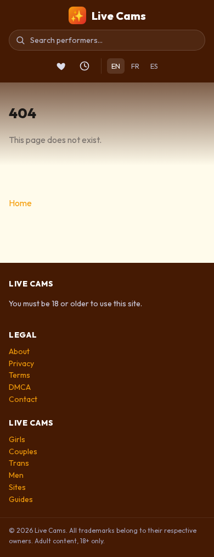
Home (20, 202)
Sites (17, 487)
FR (135, 66)
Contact (23, 399)
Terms (19, 375)
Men (16, 475)
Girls (17, 439)
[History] (84, 66)
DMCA (20, 387)
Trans (19, 463)
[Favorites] (61, 66)
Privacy (21, 363)
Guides (21, 499)
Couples (23, 451)
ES (154, 66)
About (19, 351)
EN (115, 66)
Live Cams (108, 16)
